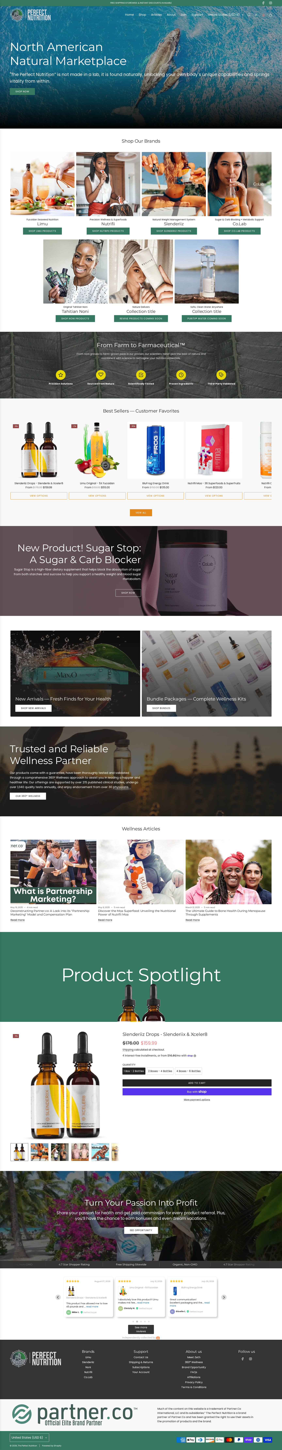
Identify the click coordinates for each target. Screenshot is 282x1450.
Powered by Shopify (51, 1445)
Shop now (22, 91)
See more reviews (141, 1329)
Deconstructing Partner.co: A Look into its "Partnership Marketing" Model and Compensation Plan (49, 912)
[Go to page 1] (133, 1321)
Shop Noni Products (75, 318)
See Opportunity (141, 1230)
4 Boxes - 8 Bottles (188, 1071)
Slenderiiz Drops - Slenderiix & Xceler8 (39, 483)
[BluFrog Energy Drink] (155, 450)
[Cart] (270, 14)
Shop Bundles (161, 708)
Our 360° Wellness (28, 796)
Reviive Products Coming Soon (141, 318)
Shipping (128, 1050)
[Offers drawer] (263, 14)
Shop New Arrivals (33, 708)
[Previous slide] (58, 1297)
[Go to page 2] (137, 1321)
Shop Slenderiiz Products (174, 231)
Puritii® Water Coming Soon (207, 318)
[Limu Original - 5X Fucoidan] (97, 450)
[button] (14, 460)
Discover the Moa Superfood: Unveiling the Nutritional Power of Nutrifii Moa (137, 912)
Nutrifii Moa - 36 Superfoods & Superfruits (214, 483)
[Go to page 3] (141, 1321)
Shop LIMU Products (42, 231)
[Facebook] (263, 3)
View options (39, 495)
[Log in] (256, 14)
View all (141, 512)
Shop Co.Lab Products (239, 231)
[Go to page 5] (148, 1321)
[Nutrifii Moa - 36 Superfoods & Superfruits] (214, 450)
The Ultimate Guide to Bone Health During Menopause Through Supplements (225, 912)
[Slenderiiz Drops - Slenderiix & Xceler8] (38, 450)
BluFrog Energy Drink (155, 483)
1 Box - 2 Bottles (134, 1071)
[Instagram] (270, 3)
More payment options (197, 1099)
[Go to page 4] (145, 1321)
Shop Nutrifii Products (108, 231)
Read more (17, 920)
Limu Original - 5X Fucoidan (97, 483)
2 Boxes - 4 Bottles (160, 1071)
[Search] (249, 14)
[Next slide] (224, 1297)
